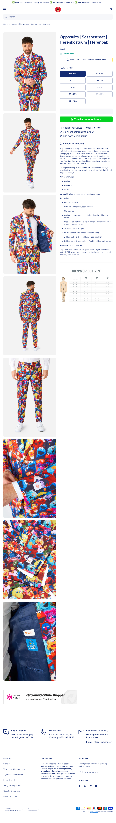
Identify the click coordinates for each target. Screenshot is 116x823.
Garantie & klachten (11, 791)
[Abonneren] (110, 772)
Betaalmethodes (10, 796)
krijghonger (94, 812)
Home (5, 24)
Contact (6, 764)
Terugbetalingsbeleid (12, 785)
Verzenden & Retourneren (14, 769)
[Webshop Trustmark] (40, 697)
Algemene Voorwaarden (13, 774)
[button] (111, 9)
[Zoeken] (5, 17)
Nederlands (32, 810)
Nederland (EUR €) (13, 810)
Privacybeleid (9, 780)
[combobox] (58, 17)
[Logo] (58, 9)
